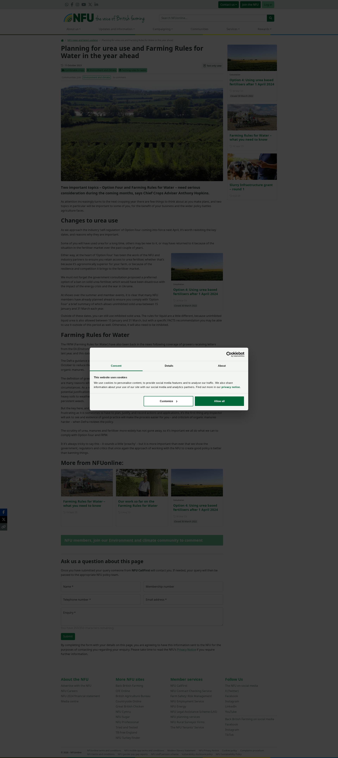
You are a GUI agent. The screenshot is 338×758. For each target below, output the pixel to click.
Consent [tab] (116, 365)
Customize (166, 401)
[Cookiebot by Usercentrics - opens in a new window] (229, 354)
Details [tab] (169, 365)
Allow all (219, 401)
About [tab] (222, 365)
